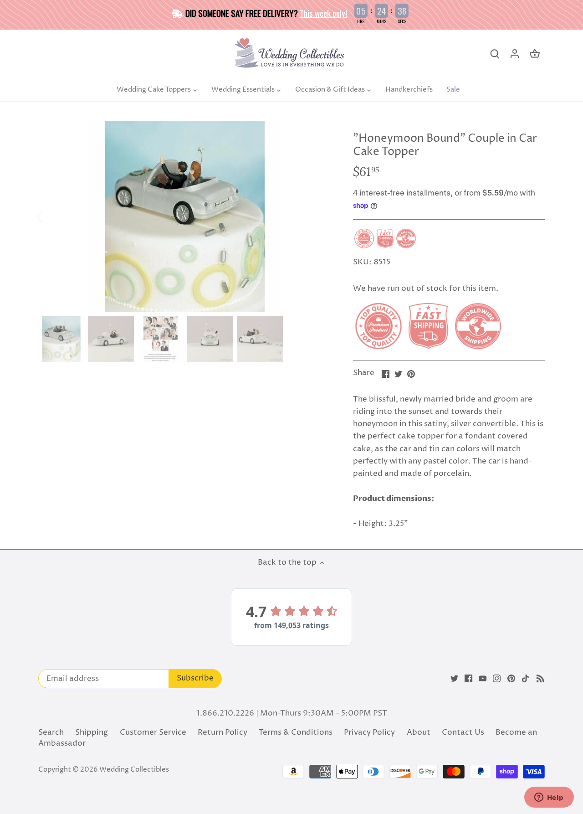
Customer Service (153, 732)
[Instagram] (497, 678)
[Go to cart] (534, 54)
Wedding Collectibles (134, 769)
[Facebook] (468, 678)
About (418, 732)
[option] (185, 216)
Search (51, 732)
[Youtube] (482, 678)
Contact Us (463, 732)
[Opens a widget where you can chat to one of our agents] (549, 798)
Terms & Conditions (295, 732)
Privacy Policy (369, 732)
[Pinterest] (511, 678)
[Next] (317, 216)
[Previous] (52, 216)
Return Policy (222, 732)
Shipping (91, 732)
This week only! (323, 12)
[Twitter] (454, 678)
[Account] (515, 54)
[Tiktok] (525, 678)
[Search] (495, 54)
